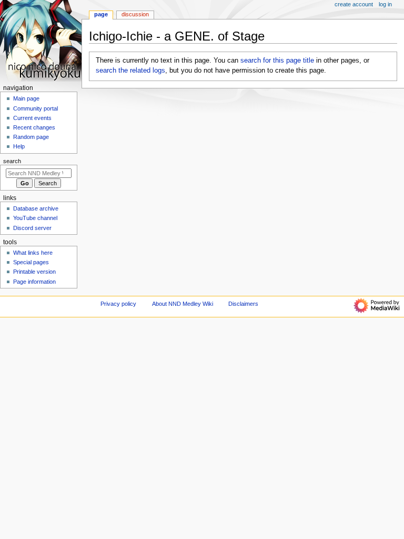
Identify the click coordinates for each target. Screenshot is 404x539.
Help (19, 146)
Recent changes (34, 127)
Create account (354, 4)
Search (12, 161)
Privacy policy (118, 304)
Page (101, 14)
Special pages (31, 262)
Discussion (135, 14)
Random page (31, 137)
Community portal (35, 108)
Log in (385, 4)
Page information (34, 281)
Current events (32, 118)
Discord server (32, 228)
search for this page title (277, 60)
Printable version (34, 271)
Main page (26, 98)
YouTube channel (35, 218)
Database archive (35, 208)
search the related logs (130, 70)
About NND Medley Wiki (182, 304)
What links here (33, 252)
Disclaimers (243, 304)
